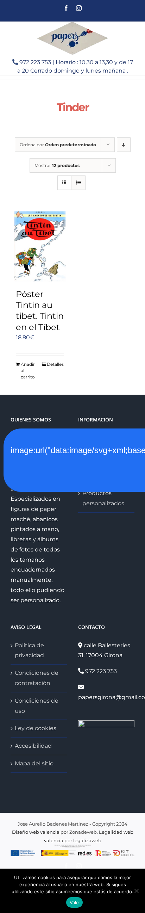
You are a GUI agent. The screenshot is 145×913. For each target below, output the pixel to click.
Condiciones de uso (36, 705)
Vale (74, 902)
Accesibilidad (33, 745)
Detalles (55, 364)
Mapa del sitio (34, 763)
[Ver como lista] (78, 183)
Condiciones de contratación (36, 678)
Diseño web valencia (35, 832)
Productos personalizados (103, 498)
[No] (136, 890)
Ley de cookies (35, 728)
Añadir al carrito (28, 371)
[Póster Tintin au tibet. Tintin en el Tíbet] (40, 246)
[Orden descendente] (124, 144)
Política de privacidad (29, 650)
